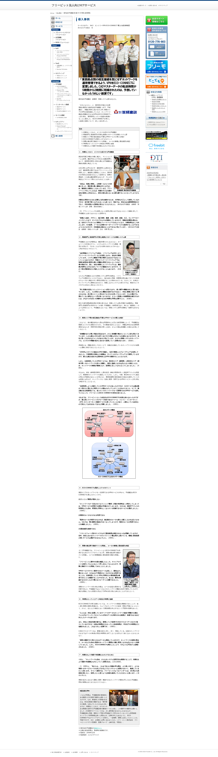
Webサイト (98, 728)
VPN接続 (59, 84)
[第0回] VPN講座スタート (159, 99)
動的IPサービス (61, 109)
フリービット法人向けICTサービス (74, 5)
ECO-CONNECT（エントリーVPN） (62, 87)
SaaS (57, 63)
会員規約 (67, 752)
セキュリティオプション (64, 95)
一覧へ (164, 184)
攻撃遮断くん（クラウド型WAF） (64, 66)
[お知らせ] (61, 23)
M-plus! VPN (63, 90)
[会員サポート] (141, 5)
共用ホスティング (62, 78)
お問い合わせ (84, 752)
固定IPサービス (61, 107)
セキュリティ (59, 122)
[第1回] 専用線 (156, 101)
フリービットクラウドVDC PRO (63, 51)
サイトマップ (95, 752)
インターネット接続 (62, 104)
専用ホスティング (62, 75)
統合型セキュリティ (62, 124)
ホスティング (60, 73)
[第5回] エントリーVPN (158, 111)
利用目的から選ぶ (157, 117)
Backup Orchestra (62, 69)
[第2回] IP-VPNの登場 (158, 103)
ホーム (52, 13)
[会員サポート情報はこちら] (157, 24)
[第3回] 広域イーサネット (159, 106)
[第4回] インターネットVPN (158, 108)
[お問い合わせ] (152, 5)
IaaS (57, 48)
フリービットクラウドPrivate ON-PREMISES (63, 58)
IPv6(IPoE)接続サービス (64, 111)
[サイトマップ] (163, 5)
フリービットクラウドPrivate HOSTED (63, 55)
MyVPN (63, 99)
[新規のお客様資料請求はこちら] (157, 32)
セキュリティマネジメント (64, 131)
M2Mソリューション (62, 42)
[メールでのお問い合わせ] (157, 49)
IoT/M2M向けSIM (62, 117)
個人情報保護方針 (57, 752)
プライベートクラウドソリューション (63, 33)
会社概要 (75, 752)
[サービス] (61, 27)
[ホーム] (61, 19)
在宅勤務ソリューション (61, 38)
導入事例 (58, 13)
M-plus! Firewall (64, 127)
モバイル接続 (60, 115)
